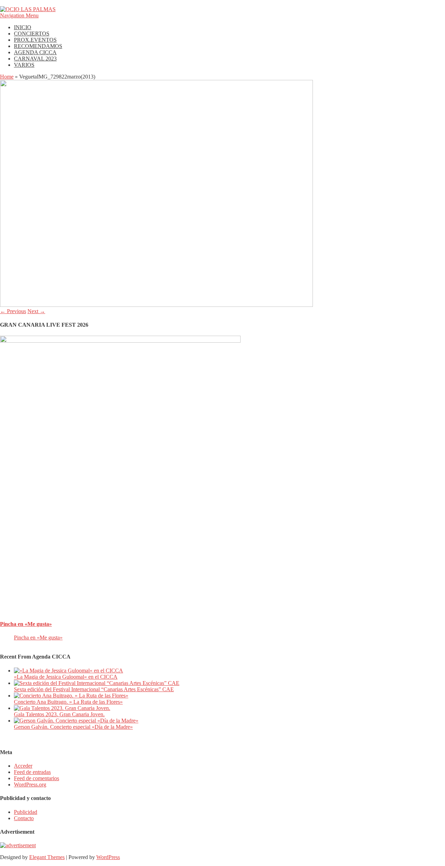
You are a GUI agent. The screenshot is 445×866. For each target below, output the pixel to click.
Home (7, 77)
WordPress (108, 857)
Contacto (24, 818)
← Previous (13, 311)
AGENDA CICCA (35, 52)
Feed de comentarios (36, 778)
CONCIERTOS (31, 33)
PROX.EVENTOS (35, 40)
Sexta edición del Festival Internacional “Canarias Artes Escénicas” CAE (94, 689)
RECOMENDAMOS (38, 46)
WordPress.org (30, 784)
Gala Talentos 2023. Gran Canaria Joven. (59, 714)
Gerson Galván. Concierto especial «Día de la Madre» (73, 727)
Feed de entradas (32, 772)
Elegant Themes (47, 857)
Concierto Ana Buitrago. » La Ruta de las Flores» (68, 702)
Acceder (23, 766)
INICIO (22, 27)
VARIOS (24, 65)
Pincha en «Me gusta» (26, 624)
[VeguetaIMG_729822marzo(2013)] (156, 305)
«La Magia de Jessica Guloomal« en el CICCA (66, 677)
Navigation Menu (19, 15)
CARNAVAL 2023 (35, 59)
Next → (36, 311)
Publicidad (25, 812)
